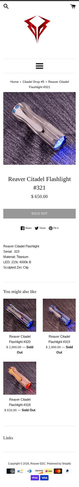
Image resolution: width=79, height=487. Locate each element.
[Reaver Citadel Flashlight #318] (19, 378)
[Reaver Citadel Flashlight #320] (19, 315)
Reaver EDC (38, 463)
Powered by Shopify (59, 463)
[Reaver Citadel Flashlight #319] (59, 315)
